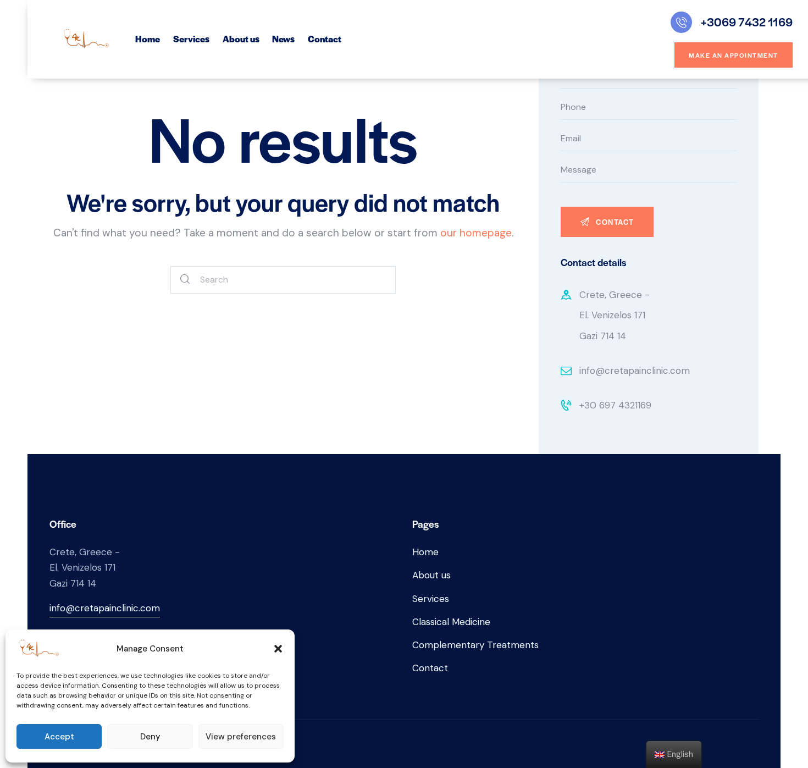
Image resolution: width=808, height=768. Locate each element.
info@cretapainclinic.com (634, 370)
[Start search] (185, 280)
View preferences (241, 736)
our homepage (476, 233)
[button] (278, 648)
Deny (150, 736)
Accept (59, 736)
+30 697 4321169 (615, 405)
